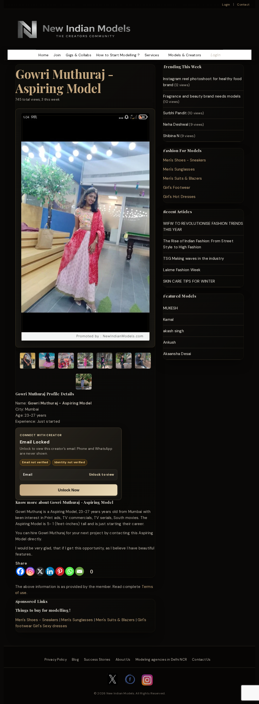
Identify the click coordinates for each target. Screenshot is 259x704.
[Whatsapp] (69, 571)
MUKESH (170, 308)
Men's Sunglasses (77, 619)
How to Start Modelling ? (118, 55)
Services (152, 55)
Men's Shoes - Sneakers (36, 619)
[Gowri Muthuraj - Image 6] (124, 361)
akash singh (173, 331)
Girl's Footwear (176, 187)
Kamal (168, 319)
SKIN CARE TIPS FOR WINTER (189, 281)
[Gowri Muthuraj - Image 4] (85, 361)
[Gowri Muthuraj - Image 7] (143, 361)
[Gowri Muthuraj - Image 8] (84, 383)
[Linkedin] (50, 571)
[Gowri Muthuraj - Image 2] (47, 361)
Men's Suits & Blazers (115, 619)
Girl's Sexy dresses (50, 625)
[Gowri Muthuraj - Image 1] (27, 361)
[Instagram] (30, 571)
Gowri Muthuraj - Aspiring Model (64, 81)
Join (57, 55)
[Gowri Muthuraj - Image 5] (104, 361)
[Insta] (147, 688)
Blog (75, 659)
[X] (40, 571)
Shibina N (171, 135)
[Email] (79, 571)
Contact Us (201, 659)
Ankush (169, 342)
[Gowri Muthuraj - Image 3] (66, 361)
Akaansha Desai (177, 353)
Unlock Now (68, 490)
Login (226, 5)
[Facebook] (20, 571)
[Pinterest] (59, 571)
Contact (243, 5)
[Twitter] (112, 688)
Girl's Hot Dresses (179, 196)
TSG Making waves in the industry (193, 258)
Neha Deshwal (175, 124)
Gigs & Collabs (78, 55)
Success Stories (97, 659)
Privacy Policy (56, 659)
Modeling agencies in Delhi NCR (161, 659)
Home (43, 55)
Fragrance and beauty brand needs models (202, 96)
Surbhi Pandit (175, 113)
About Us (123, 659)
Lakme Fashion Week (182, 269)
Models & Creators (184, 55)
